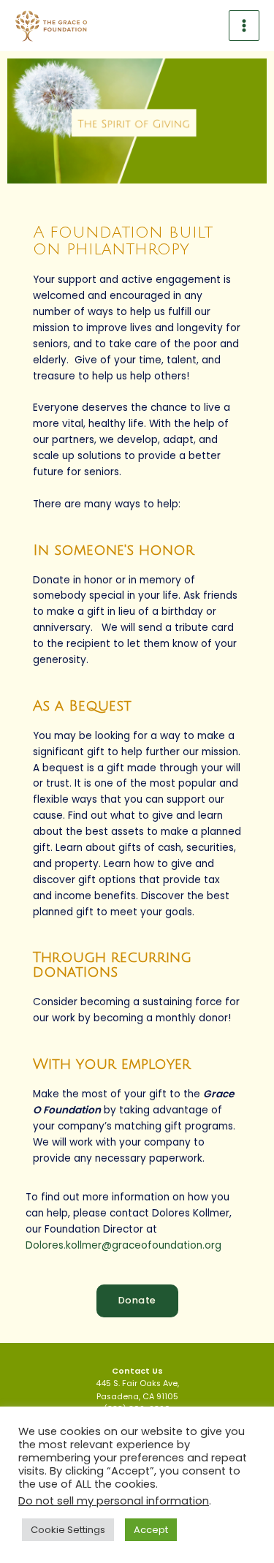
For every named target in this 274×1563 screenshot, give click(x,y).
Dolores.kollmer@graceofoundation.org (123, 1245)
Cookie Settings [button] (68, 1530)
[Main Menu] (244, 26)
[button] (137, 1300)
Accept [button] (151, 1530)
